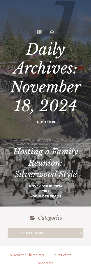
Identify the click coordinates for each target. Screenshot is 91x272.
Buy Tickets (63, 255)
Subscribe (45, 263)
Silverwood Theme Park (27, 255)
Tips (45, 191)
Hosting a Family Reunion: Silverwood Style (45, 163)
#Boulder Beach (45, 196)
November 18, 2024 (45, 186)
